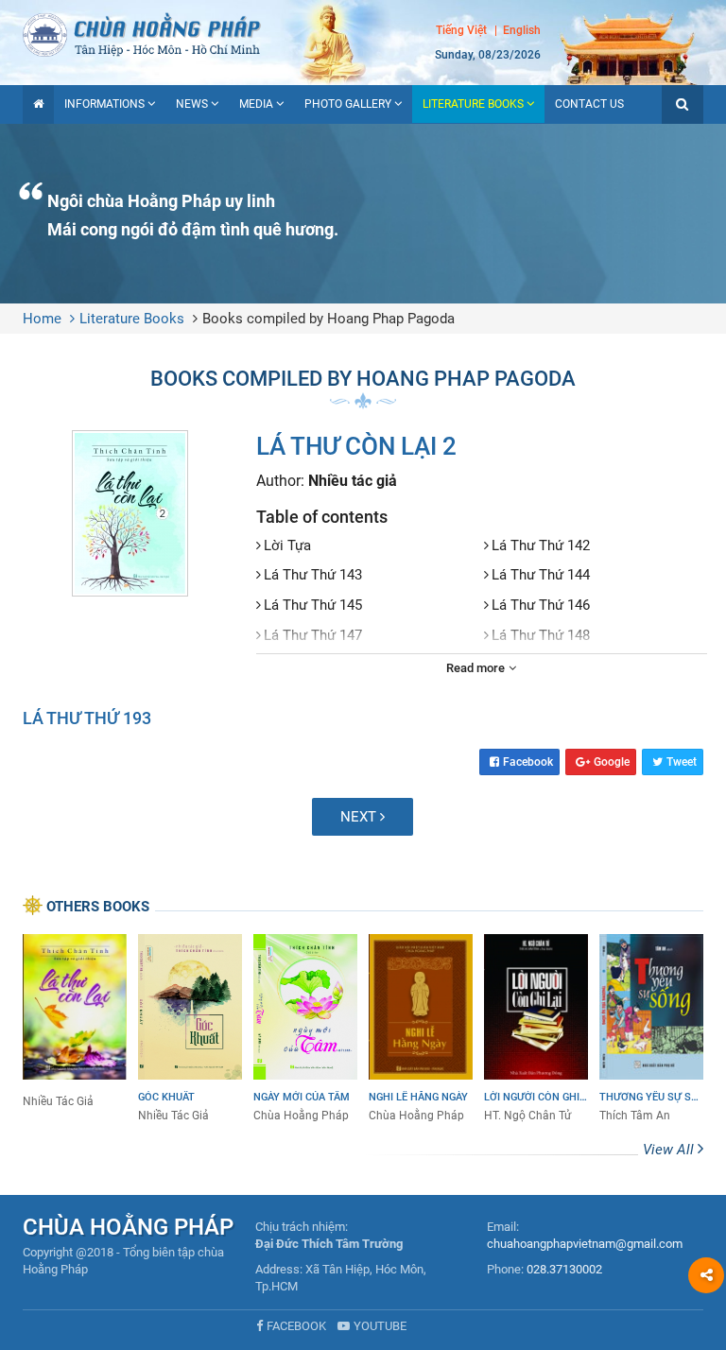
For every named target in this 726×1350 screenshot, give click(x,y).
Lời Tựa (287, 545)
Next (360, 816)
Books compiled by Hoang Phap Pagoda (328, 318)
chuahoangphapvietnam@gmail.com (585, 1244)
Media (256, 104)
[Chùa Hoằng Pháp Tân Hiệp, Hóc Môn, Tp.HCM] (363, 33)
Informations (104, 104)
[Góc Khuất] (190, 1029)
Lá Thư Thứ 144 (541, 574)
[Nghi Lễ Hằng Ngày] (421, 1029)
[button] (682, 104)
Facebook (528, 762)
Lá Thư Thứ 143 (313, 574)
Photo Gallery (347, 104)
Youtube (380, 1326)
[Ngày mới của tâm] (305, 1029)
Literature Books (473, 104)
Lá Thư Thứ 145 (313, 605)
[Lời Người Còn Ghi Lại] (536, 1029)
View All (670, 1149)
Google (612, 762)
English (522, 30)
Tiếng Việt (461, 30)
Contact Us (589, 104)
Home (42, 318)
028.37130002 (564, 1269)
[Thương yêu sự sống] (651, 1029)
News (192, 104)
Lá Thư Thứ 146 (541, 605)
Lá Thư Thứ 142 (541, 545)
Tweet (681, 762)
